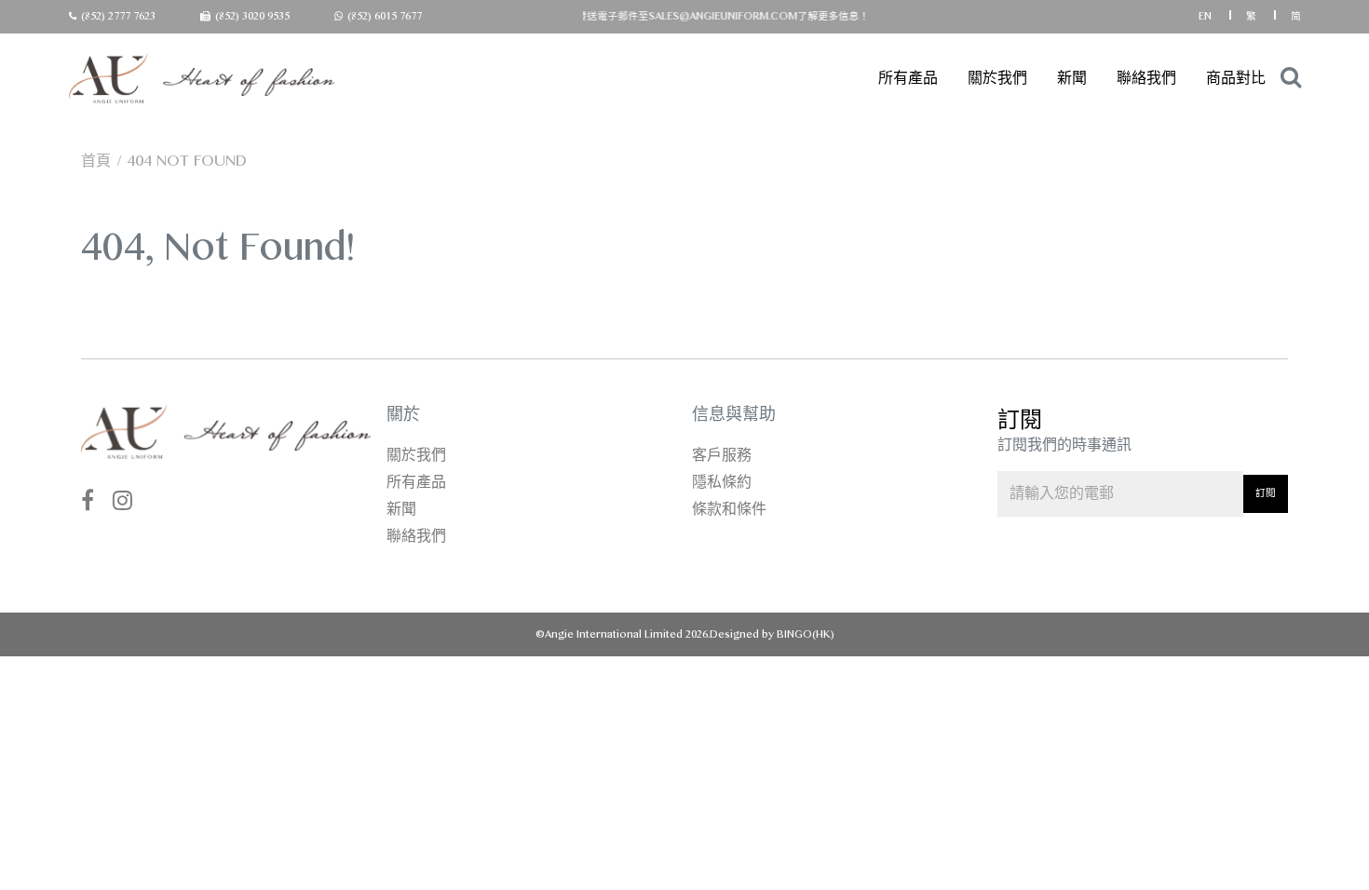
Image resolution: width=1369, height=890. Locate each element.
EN (1206, 16)
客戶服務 (722, 454)
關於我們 (997, 77)
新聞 (1072, 77)
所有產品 (908, 77)
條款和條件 (729, 508)
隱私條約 (722, 481)
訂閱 (1265, 493)
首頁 (96, 160)
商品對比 (1236, 77)
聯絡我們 (1146, 77)
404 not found (187, 160)
